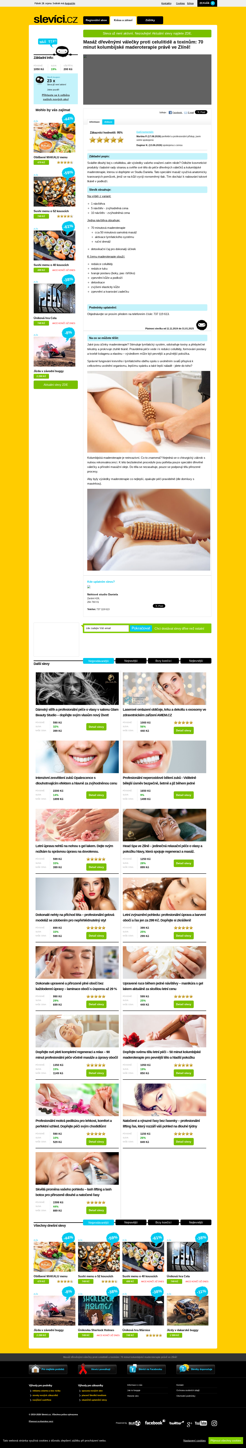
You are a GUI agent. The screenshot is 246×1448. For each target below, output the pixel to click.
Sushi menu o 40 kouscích (51, 265)
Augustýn (70, 3)
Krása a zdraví (123, 20)
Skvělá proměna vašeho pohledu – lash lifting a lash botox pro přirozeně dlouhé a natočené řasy (73, 1192)
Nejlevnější (196, 660)
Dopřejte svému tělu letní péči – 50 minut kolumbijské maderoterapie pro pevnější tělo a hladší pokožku (162, 1054)
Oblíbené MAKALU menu (50, 157)
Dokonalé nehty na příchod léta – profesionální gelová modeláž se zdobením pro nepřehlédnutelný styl (75, 917)
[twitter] (179, 1422)
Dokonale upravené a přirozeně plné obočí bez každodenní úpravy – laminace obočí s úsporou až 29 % (76, 986)
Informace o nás (134, 1385)
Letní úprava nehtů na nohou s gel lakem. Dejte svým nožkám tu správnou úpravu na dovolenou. (74, 848)
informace (94, 122)
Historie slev (133, 1396)
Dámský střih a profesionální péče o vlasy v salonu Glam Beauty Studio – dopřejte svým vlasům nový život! (77, 712)
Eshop (190, 3)
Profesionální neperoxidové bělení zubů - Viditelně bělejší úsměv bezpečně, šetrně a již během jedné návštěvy (159, 781)
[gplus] (191, 1422)
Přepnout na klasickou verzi (41, 1421)
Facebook (178, 112)
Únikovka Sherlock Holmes (96, 1330)
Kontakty (166, 3)
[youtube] (203, 1422)
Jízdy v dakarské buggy (182, 1330)
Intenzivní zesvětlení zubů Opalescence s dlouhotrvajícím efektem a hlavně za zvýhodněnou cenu (76, 780)
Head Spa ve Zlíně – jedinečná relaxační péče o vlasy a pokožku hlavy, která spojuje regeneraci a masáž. (162, 848)
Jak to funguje (133, 1390)
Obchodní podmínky (185, 1396)
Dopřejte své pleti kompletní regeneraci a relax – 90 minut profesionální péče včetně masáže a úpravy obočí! (77, 1054)
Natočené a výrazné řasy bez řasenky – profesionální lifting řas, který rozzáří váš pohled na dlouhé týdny (161, 1123)
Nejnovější (131, 660)
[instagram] (214, 1422)
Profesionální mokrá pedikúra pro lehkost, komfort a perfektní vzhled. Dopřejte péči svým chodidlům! (74, 1123)
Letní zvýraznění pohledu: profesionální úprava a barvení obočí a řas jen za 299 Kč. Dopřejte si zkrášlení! (164, 917)
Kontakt (180, 1385)
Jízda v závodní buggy (49, 371)
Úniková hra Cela (45, 318)
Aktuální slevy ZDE (56, 384)
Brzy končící (163, 660)
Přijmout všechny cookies (225, 1440)
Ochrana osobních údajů (187, 1390)
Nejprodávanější (98, 661)
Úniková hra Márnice (136, 1330)
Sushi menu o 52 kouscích (51, 211)
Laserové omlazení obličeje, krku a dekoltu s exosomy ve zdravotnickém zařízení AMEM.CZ (164, 712)
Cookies (180, 3)
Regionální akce (96, 20)
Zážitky (150, 20)
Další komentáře (145, 132)
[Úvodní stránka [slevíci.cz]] (56, 19)
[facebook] (157, 1422)
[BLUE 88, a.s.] (136, 1422)
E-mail (191, 112)
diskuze (108, 122)
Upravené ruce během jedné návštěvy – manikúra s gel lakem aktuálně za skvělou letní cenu (163, 986)
